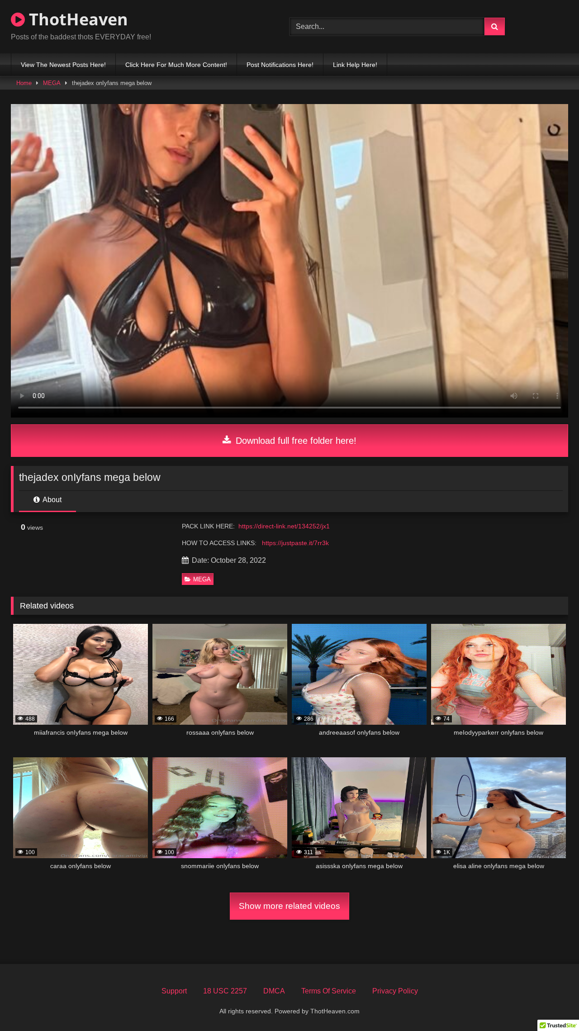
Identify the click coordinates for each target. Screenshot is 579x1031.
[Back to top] (551, 1004)
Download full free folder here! (294, 441)
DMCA (274, 991)
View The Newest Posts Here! (63, 64)
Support (174, 991)
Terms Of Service (328, 991)
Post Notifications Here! (280, 64)
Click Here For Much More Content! (176, 64)
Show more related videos (289, 906)
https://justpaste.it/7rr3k (295, 542)
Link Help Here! (355, 64)
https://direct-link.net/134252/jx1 (284, 526)
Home (24, 83)
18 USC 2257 (225, 991)
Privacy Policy (395, 991)
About (51, 500)
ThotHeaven (76, 19)
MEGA (52, 83)
